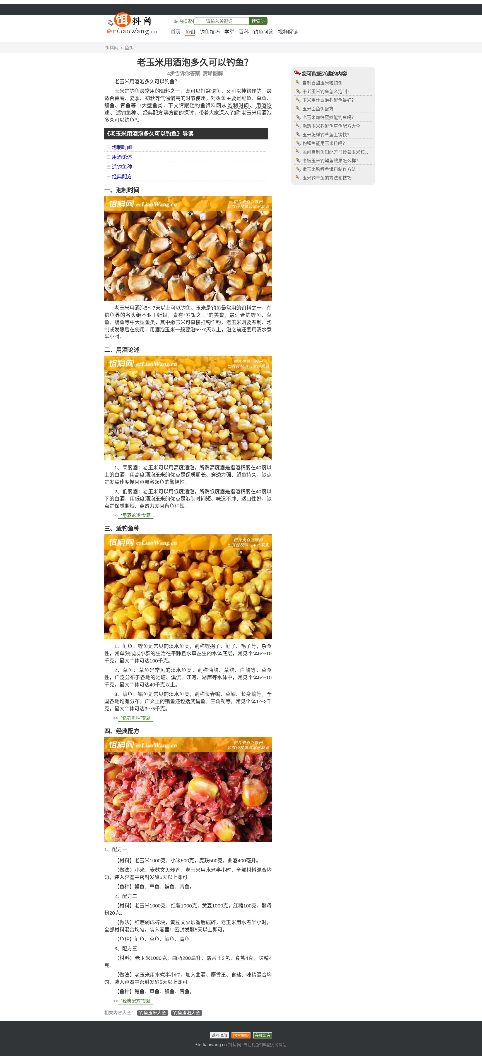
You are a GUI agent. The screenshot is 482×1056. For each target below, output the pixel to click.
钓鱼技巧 (210, 32)
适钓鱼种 (122, 167)
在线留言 (263, 1035)
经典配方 (122, 176)
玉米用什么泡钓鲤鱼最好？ (329, 100)
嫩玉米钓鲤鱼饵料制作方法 (329, 169)
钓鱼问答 (263, 32)
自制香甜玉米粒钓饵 (322, 83)
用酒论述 (122, 157)
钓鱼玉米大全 (152, 1012)
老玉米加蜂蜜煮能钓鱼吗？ (329, 117)
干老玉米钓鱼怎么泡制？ (326, 91)
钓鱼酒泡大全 (186, 1012)
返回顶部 (219, 1035)
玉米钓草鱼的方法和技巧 (326, 178)
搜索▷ (258, 21)
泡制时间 (122, 147)
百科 (244, 32)
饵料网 (112, 47)
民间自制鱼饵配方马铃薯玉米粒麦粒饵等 (342, 152)
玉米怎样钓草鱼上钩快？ (326, 134)
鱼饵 (190, 32)
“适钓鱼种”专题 (136, 718)
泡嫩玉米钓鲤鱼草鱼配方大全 (331, 126)
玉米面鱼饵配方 (318, 108)
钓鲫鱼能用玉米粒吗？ (324, 143)
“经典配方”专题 (136, 1001)
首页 (176, 32)
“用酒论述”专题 (136, 515)
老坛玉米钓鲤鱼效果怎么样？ (331, 160)
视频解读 (288, 32)
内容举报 (241, 1035)
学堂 (229, 32)
